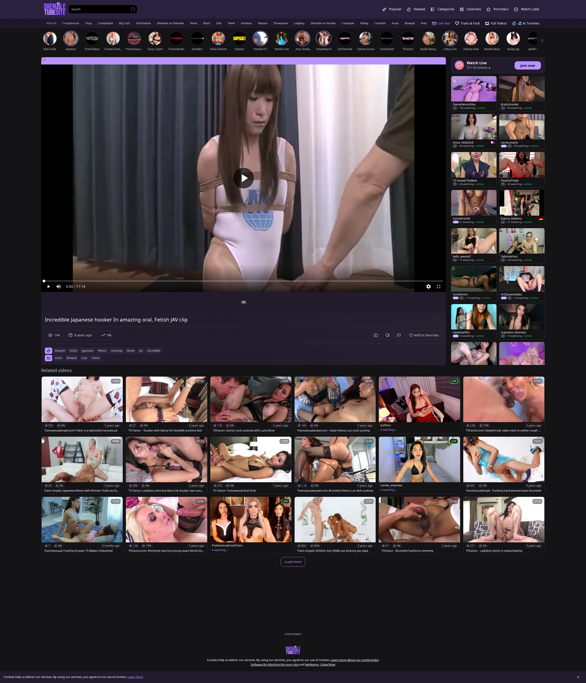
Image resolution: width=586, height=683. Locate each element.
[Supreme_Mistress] (522, 321)
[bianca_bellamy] (522, 207)
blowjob (60, 351)
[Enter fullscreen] (438, 286)
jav (141, 351)
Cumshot (380, 23)
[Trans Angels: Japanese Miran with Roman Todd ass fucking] (82, 465)
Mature (262, 23)
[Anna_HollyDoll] (473, 131)
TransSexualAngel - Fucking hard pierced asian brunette (503, 490)
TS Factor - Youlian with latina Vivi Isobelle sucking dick (165, 430)
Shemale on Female (323, 23)
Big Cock (124, 23)
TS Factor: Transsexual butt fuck (234, 490)
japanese (87, 351)
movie (131, 351)
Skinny (364, 23)
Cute (84, 358)
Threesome (280, 23)
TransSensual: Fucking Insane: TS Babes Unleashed (78, 550)
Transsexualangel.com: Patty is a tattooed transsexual (80, 430)
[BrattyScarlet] (522, 93)
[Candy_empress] (419, 465)
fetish (73, 351)
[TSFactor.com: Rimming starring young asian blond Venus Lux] (166, 525)
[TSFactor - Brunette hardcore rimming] (419, 525)
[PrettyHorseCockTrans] (250, 525)
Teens (193, 23)
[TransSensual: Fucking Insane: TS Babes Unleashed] (82, 525)
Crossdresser (70, 23)
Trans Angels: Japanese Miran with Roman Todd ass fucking (82, 490)
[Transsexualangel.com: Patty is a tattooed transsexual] (82, 405)
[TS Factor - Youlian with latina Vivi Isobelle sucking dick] (166, 405)
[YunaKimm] (473, 283)
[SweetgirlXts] (473, 321)
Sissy (88, 23)
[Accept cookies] (578, 677)
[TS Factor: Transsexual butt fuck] (250, 465)
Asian (395, 23)
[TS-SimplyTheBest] (473, 169)
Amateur (246, 23)
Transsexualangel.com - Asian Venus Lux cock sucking (333, 430)
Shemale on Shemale (170, 23)
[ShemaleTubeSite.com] (55, 9)
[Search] (133, 9)
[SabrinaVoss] (522, 245)
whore (102, 351)
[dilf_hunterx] (473, 359)
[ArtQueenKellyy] (522, 283)
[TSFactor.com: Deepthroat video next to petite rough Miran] (503, 405)
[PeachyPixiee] (522, 169)
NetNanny (312, 664)
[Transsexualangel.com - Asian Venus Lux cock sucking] (335, 405)
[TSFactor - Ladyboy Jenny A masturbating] (503, 525)
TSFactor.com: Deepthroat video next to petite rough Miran (504, 430)
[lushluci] (419, 405)
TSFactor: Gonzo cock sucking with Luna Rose (244, 430)
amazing (116, 351)
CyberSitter (328, 664)
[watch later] (47, 382)
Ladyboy (299, 23)
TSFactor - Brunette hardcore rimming (407, 550)
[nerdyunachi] (522, 131)
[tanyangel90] (522, 359)
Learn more (135, 677)
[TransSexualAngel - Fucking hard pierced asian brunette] (503, 465)
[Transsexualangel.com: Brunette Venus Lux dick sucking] (335, 465)
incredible (153, 351)
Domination (143, 23)
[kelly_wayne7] (473, 245)
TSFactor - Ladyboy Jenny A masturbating (494, 550)
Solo (219, 23)
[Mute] (58, 286)
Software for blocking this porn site (275, 664)
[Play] (243, 178)
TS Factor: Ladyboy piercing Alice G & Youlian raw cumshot (166, 490)
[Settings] (428, 286)
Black (206, 23)
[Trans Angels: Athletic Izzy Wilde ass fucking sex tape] (335, 525)
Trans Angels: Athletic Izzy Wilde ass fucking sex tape (332, 550)
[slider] (243, 281)
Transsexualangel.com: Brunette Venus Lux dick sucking (335, 490)
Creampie (348, 23)
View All (51, 23)
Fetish (95, 358)
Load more (293, 562)
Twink (231, 23)
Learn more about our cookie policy (355, 660)
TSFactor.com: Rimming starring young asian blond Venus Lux (166, 550)
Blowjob (410, 23)
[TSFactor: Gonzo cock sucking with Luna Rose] (250, 405)
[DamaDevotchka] (473, 93)
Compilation (105, 23)
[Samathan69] (473, 207)
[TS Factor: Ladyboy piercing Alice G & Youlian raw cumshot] (166, 465)
